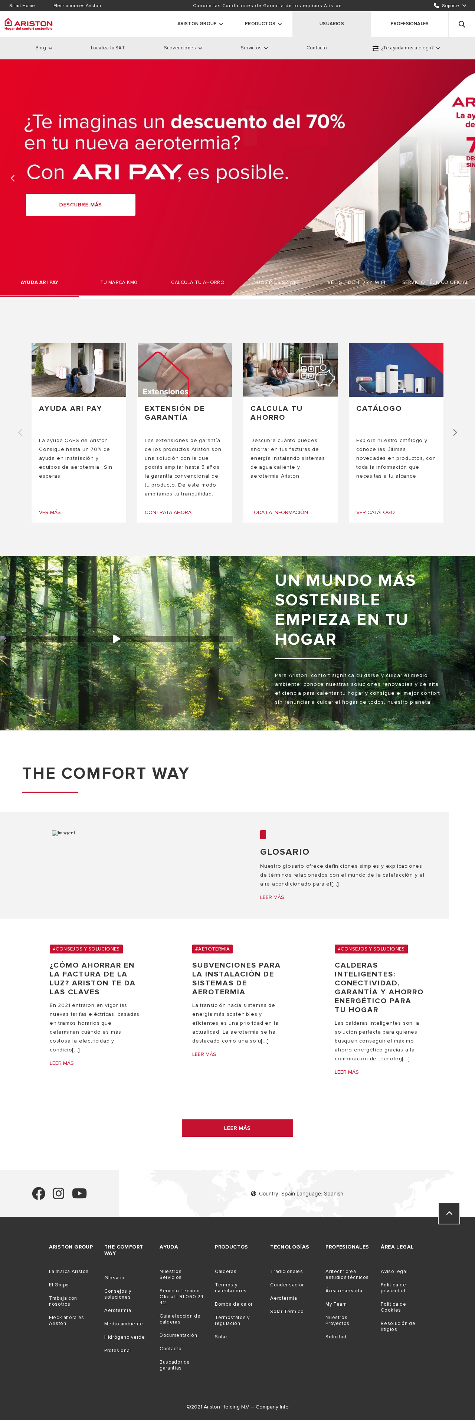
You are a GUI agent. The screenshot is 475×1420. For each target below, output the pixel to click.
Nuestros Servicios (171, 1274)
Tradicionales (286, 1272)
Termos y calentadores (231, 1288)
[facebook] (38, 1197)
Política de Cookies (393, 1307)
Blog (41, 48)
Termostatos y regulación (232, 1320)
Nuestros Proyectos (337, 1320)
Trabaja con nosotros (63, 1301)
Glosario (114, 1278)
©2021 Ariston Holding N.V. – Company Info (238, 1407)
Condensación (287, 1285)
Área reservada (343, 1291)
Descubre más (80, 205)
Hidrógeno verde (124, 1337)
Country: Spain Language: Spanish (301, 1193)
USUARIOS (332, 24)
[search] (462, 24)
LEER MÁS (237, 1128)
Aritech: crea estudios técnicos (347, 1274)
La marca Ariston (69, 1272)
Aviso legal (394, 1272)
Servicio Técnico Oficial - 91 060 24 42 (182, 1297)
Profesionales (410, 24)
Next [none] (462, 178)
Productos (260, 24)
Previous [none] (13, 178)
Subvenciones (180, 48)
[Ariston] (28, 24)
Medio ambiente (123, 1324)
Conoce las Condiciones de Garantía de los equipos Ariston (267, 6)
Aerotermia (117, 1310)
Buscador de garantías (175, 1365)
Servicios (251, 48)
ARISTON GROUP (197, 24)
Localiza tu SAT (108, 48)
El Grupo (59, 1285)
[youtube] (79, 1197)
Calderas (225, 1272)
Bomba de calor (234, 1304)
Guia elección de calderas (180, 1319)
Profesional (117, 1351)
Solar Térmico (287, 1312)
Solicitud (336, 1337)
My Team (336, 1304)
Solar (221, 1337)
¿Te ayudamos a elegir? (407, 48)
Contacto (317, 48)
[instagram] (59, 1197)
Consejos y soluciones (117, 1294)
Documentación (178, 1335)
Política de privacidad (393, 1288)
